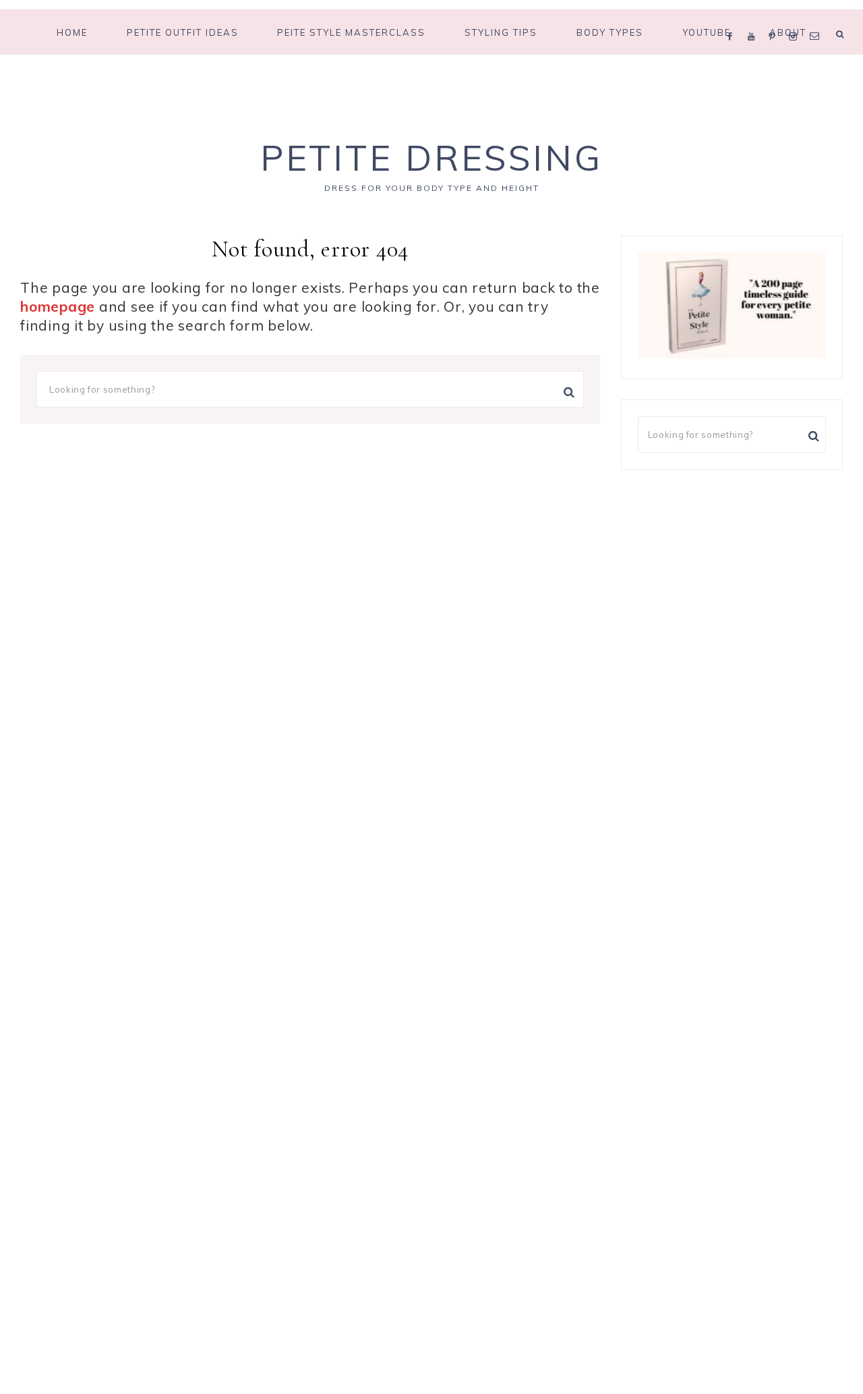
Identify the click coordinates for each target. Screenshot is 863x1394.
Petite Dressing (431, 157)
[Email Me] (817, 18)
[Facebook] (733, 18)
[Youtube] (754, 18)
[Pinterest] (775, 18)
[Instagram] (795, 18)
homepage (57, 306)
